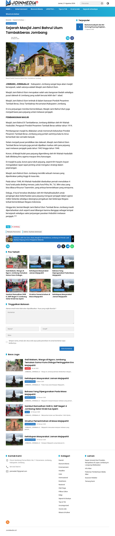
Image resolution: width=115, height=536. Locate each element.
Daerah (9, 290)
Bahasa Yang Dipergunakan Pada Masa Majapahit (63, 273)
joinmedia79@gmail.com (18, 471)
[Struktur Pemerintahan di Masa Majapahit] (40, 285)
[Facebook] (59, 246)
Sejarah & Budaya (11, 23)
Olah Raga (62, 488)
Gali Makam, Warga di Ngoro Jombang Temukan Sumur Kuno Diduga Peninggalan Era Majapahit (16, 273)
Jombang (16, 227)
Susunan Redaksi (91, 478)
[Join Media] (22, 3)
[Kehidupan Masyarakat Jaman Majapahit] (40, 262)
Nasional (62, 484)
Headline (10, 266)
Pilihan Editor (63, 491)
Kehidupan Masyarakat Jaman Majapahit (39, 272)
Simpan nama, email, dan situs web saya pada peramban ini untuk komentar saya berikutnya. (37, 342)
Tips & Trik (62, 502)
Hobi (60, 474)
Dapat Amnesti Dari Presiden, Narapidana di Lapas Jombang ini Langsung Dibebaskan (97, 462)
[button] (102, 3)
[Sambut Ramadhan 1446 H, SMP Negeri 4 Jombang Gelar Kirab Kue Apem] (16, 285)
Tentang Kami (90, 481)
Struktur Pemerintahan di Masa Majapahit (39, 295)
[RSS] (7, 522)
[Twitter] (63, 246)
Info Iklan (88, 468)
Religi (60, 495)
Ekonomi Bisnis (64, 464)
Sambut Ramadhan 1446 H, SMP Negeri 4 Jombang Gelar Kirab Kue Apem (16, 296)
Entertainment (64, 467)
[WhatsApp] (72, 246)
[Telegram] (68, 246)
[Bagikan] (72, 38)
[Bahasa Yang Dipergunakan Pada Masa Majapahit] (63, 262)
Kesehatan (62, 481)
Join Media (14, 37)
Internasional (63, 478)
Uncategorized (64, 505)
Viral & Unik (62, 509)
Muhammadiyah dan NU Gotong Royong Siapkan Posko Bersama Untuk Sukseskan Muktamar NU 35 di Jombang (97, 26)
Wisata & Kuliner (64, 512)
